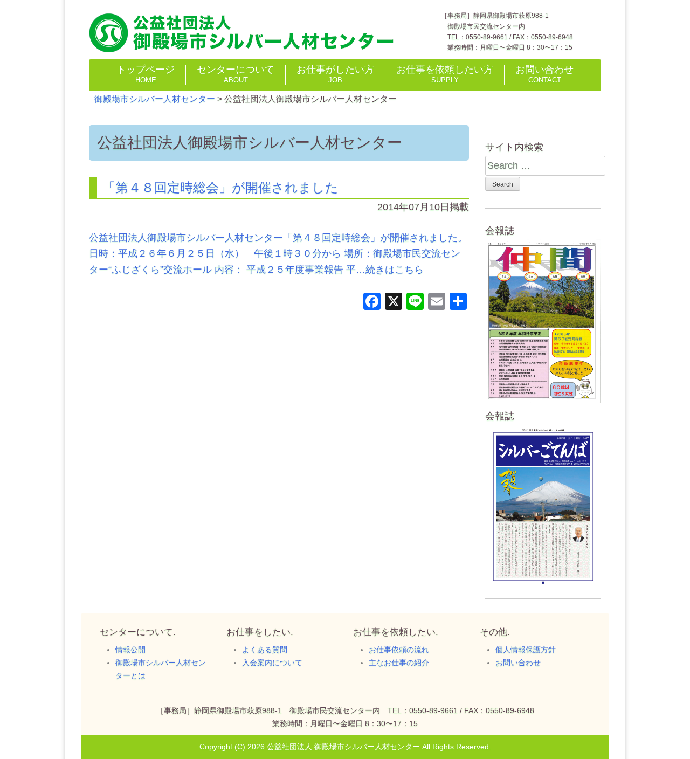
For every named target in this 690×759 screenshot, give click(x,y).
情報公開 (130, 649)
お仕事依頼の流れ (399, 649)
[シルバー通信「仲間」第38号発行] (543, 400)
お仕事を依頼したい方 (444, 74)
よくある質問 (264, 649)
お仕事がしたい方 (335, 74)
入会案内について (272, 662)
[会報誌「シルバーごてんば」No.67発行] (543, 585)
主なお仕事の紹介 (399, 662)
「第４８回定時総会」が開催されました (220, 187)
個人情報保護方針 (525, 649)
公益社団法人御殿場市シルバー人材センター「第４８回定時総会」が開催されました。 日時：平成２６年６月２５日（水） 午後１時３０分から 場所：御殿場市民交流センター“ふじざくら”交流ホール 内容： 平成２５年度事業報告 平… (278, 253)
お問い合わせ (544, 74)
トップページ (145, 74)
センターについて (235, 74)
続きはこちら (394, 269)
